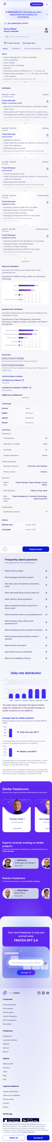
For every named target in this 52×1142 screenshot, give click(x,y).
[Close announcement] (47, 15)
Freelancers (7, 1036)
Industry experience (32, 49)
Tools (5, 1072)
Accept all (38, 1138)
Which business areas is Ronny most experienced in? (19, 622)
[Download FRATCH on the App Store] (11, 1120)
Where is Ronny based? (14, 571)
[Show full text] (25, 123)
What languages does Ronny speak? (19, 577)
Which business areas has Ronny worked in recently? (22, 637)
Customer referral (10, 1040)
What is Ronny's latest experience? (18, 599)
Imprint (5, 1107)
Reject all (14, 1138)
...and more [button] (25, 261)
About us (6, 1068)
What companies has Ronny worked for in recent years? (21, 606)
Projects (6, 1044)
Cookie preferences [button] (28, 1132)
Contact (6, 1103)
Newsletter (7, 1024)
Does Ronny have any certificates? (18, 652)
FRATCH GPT (8, 1064)
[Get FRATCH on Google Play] (30, 1120)
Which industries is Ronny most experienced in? (23, 614)
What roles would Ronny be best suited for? (22, 593)
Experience (16, 49)
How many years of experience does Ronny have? (22, 585)
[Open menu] (47, 4)
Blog (4, 1075)
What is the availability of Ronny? (18, 658)
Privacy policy (8, 1099)
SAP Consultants (9, 1020)
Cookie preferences (11, 1091)
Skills (5, 49)
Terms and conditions (11, 1095)
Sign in (5, 1052)
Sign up (6, 1048)
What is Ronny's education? (15, 645)
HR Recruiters (8, 1012)
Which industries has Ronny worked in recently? (23, 630)
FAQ (4, 1079)
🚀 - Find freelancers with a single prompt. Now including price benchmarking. (23, 14)
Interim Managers (10, 1016)
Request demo (37, 4)
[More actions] (5, 549)
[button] (29, 43)
